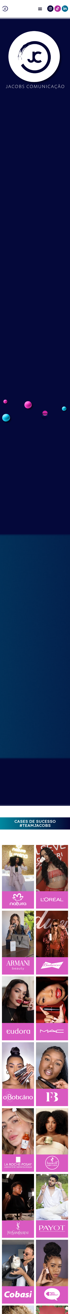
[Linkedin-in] (65, 8)
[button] (40, 8)
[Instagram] (50, 8)
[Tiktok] (57, 8)
